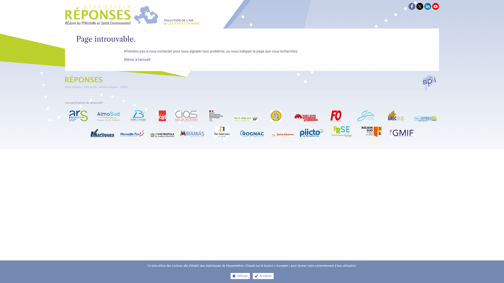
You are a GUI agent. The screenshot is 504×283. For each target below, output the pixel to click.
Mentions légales (108, 86)
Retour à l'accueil (137, 60)
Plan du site (90, 86)
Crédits (124, 86)
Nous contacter (73, 86)
